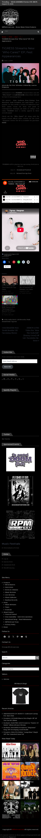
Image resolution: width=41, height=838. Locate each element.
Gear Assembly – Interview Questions (18, 617)
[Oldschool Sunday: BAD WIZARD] (11, 790)
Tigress (14, 321)
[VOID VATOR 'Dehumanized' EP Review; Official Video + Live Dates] (11, 771)
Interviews (9, 587)
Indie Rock (12, 319)
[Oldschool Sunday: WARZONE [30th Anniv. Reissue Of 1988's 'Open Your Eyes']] (11, 752)
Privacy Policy (10, 624)
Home (6, 627)
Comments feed (9, 565)
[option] (25, 2)
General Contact (11, 614)
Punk (28, 319)
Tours (7, 607)
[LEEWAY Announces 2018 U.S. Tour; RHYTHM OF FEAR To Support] (11, 809)
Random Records (11, 600)
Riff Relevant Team (12, 622)
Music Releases (10, 604)
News (6, 602)
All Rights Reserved (7, 255)
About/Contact (9, 612)
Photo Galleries (10, 597)
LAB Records (21, 319)
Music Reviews (10, 592)
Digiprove (12, 837)
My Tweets (6, 439)
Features (7, 582)
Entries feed (8, 562)
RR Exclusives (10, 585)
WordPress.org (9, 568)
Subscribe (7, 367)
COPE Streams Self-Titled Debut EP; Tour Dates (9, 287)
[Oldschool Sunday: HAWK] (30, 752)
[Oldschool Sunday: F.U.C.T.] (30, 790)
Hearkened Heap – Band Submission (18, 619)
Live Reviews (10, 595)
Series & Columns (11, 590)
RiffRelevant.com (18, 829)
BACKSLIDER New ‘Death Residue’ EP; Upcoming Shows (10, 330)
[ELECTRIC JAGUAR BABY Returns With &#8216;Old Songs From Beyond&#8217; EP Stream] (10, 300)
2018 (6, 319)
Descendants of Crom (11, 548)
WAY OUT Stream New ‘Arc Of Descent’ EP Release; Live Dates (27, 287)
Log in (6, 559)
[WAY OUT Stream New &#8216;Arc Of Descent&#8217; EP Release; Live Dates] (27, 280)
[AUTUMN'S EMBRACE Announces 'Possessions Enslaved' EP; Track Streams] (30, 771)
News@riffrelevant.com (10, 647)
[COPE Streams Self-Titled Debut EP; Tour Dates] (10, 280)
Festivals (8, 610)
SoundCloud (6, 321)
